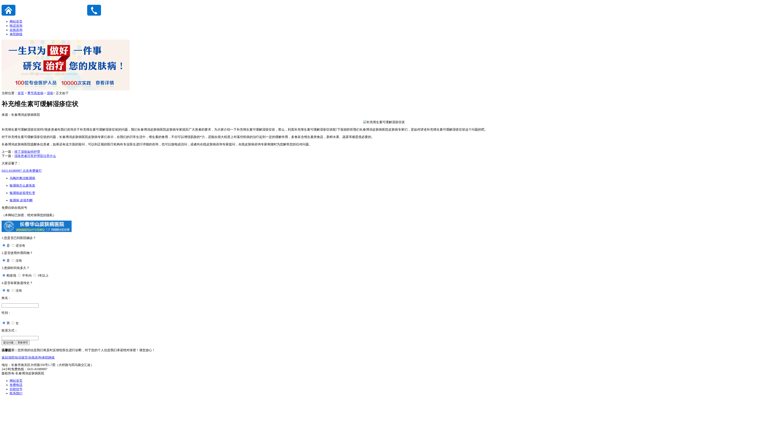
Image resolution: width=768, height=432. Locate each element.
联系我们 (16, 393)
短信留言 (21, 357)
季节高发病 (35, 93)
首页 (21, 93)
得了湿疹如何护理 (27, 151)
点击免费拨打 (22, 170)
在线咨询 (16, 30)
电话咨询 (16, 25)
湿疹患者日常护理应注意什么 (35, 156)
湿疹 (50, 93)
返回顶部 (8, 357)
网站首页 (16, 21)
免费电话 (16, 385)
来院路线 (16, 34)
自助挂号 (16, 389)
